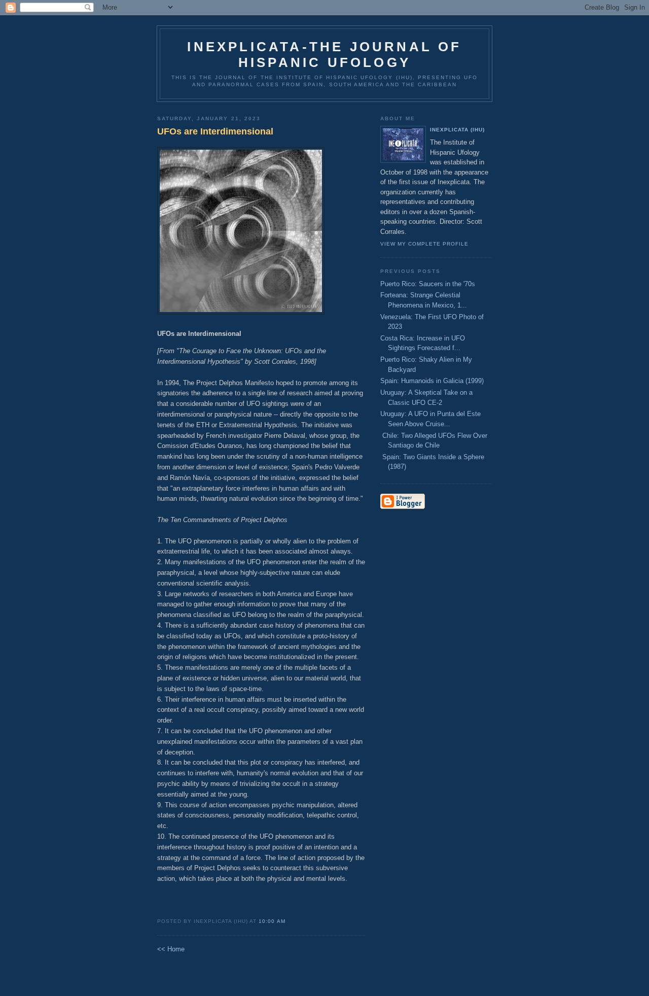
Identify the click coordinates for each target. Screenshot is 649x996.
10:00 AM (272, 921)
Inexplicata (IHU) (457, 129)
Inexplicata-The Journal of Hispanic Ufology (324, 54)
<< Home (171, 949)
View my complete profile (424, 244)
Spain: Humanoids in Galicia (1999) (432, 381)
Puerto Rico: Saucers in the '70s (427, 284)
